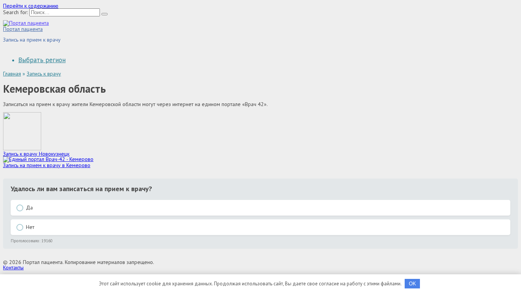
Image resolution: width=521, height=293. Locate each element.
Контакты (13, 267)
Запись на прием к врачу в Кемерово (46, 165)
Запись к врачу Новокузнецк (36, 153)
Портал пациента (23, 29)
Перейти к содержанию (30, 5)
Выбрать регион (42, 60)
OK (412, 284)
